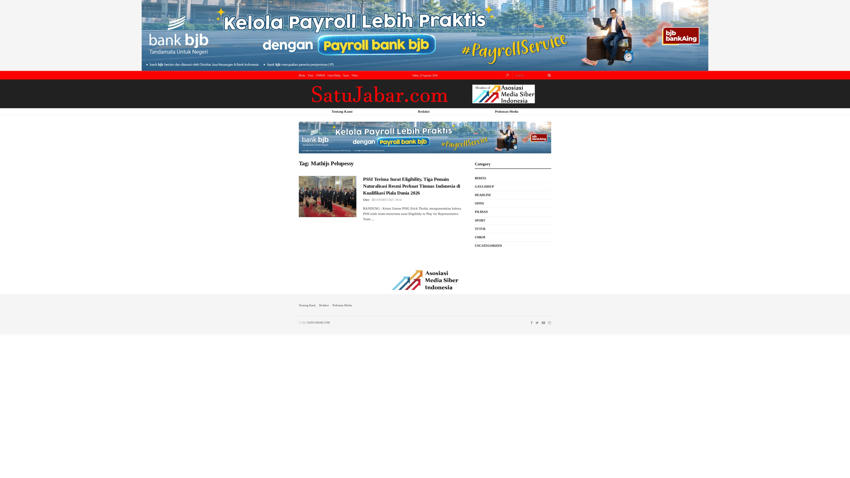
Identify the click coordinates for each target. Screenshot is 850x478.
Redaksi (324, 305)
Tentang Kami (307, 305)
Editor (366, 199)
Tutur (310, 75)
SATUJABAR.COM (318, 322)
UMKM (320, 75)
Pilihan (481, 212)
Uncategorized (488, 245)
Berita (302, 75)
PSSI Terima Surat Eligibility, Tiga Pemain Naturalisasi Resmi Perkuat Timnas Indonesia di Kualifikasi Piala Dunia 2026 (411, 186)
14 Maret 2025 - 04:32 (388, 199)
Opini (479, 203)
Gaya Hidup (334, 75)
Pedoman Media (342, 305)
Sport (346, 75)
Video (355, 75)
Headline (483, 195)
